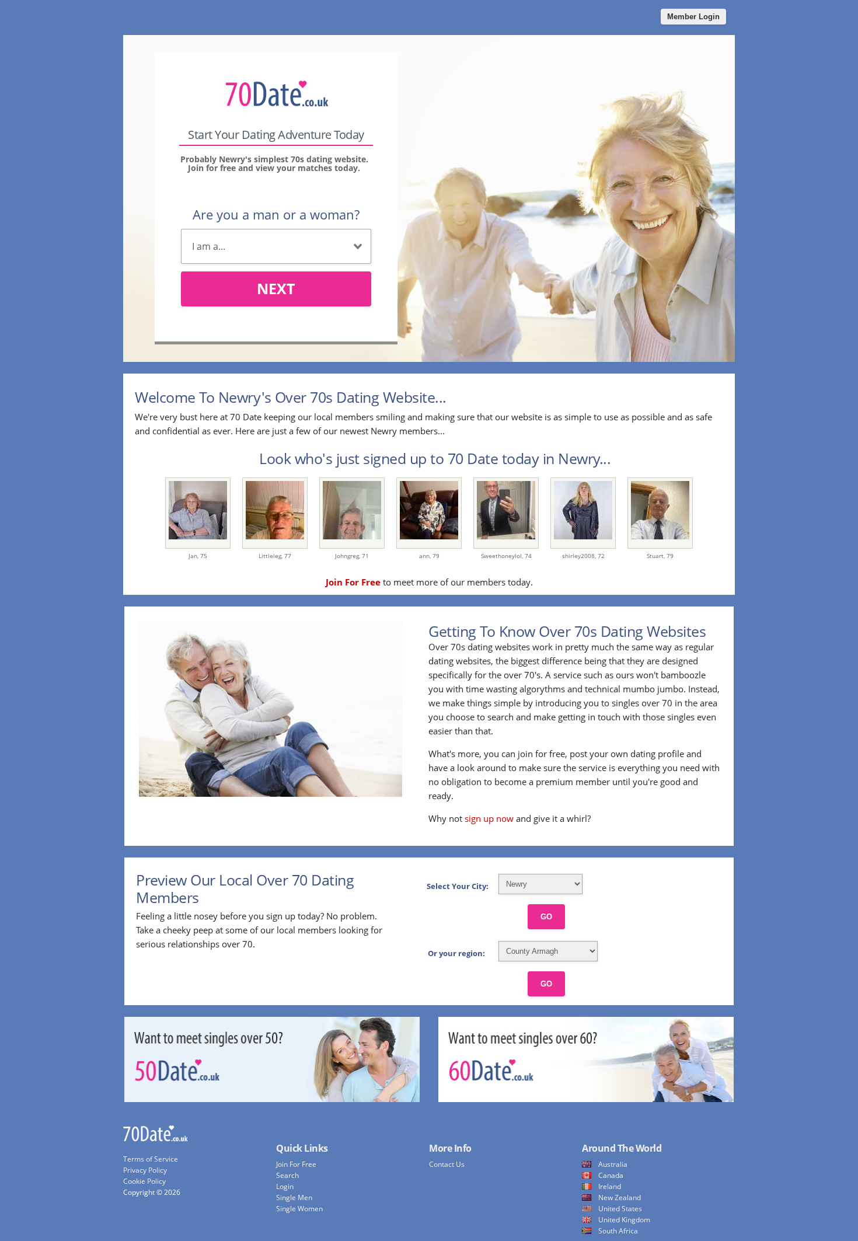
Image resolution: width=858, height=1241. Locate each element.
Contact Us (447, 1164)
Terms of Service (150, 1159)
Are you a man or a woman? (276, 214)
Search (287, 1175)
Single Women (299, 1209)
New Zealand (619, 1197)
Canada (610, 1175)
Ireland (609, 1186)
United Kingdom (624, 1220)
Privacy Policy (145, 1170)
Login (285, 1186)
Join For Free (296, 1164)
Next (276, 288)
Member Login (693, 16)
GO (546, 916)
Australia (612, 1164)
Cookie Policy (144, 1181)
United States (620, 1209)
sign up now (489, 818)
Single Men (294, 1197)
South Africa (618, 1231)
